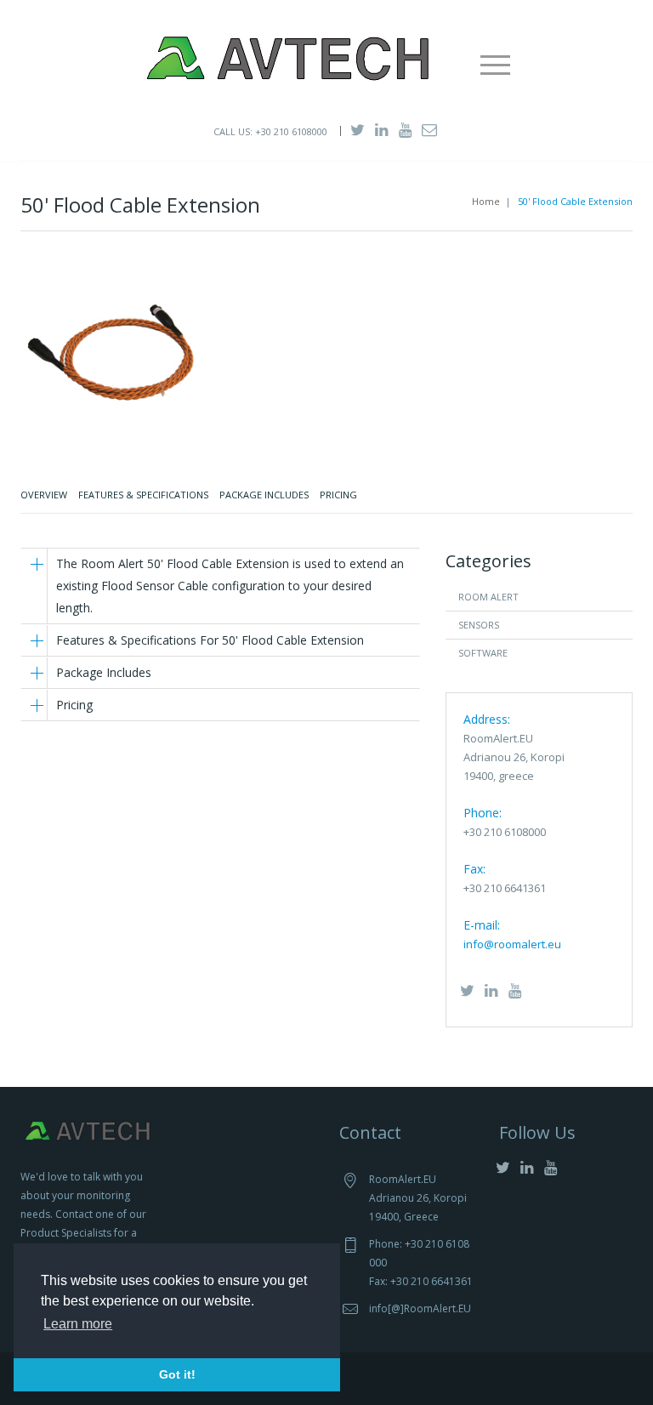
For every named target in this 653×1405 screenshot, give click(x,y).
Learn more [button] (77, 1324)
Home (486, 201)
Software (483, 652)
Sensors (478, 624)
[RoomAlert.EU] (287, 56)
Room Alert (488, 596)
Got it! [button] (177, 1374)
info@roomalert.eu (512, 944)
